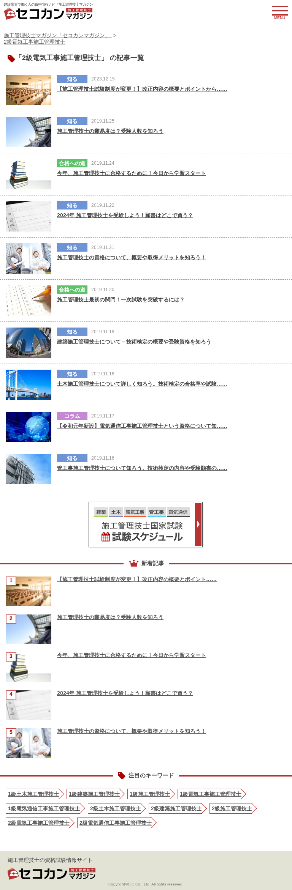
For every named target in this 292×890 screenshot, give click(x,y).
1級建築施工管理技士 (94, 794)
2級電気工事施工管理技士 (34, 42)
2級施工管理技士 (232, 808)
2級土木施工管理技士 (115, 808)
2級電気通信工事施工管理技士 (115, 823)
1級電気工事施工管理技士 (210, 794)
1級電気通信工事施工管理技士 (44, 808)
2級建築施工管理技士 (176, 808)
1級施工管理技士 (150, 794)
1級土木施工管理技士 (33, 794)
